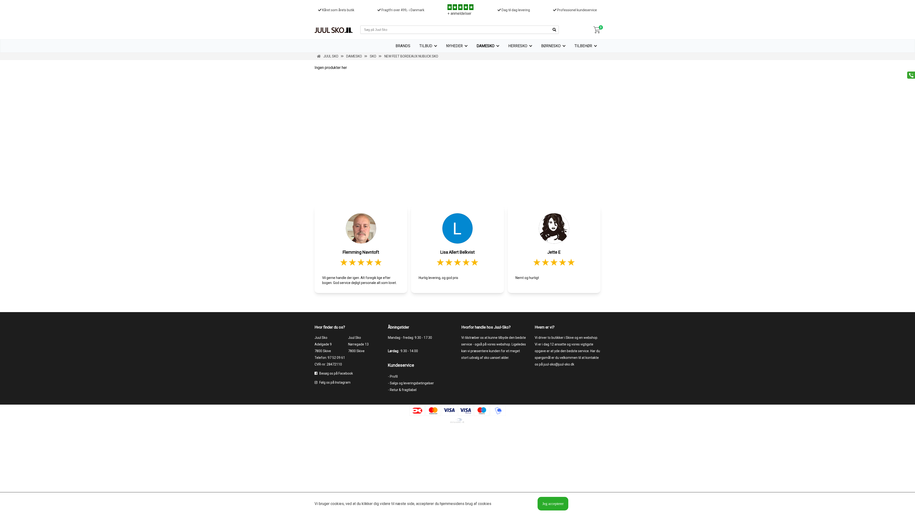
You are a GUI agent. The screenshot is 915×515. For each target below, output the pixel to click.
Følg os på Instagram (335, 382)
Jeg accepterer (553, 504)
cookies (337, 503)
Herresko (517, 46)
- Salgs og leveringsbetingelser (411, 383)
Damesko (485, 46)
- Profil (393, 376)
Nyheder (454, 46)
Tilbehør (583, 46)
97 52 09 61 (336, 358)
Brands (403, 46)
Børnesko (551, 46)
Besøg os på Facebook (336, 373)
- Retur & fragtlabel (402, 390)
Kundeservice (401, 365)
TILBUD (425, 46)
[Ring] (909, 74)
